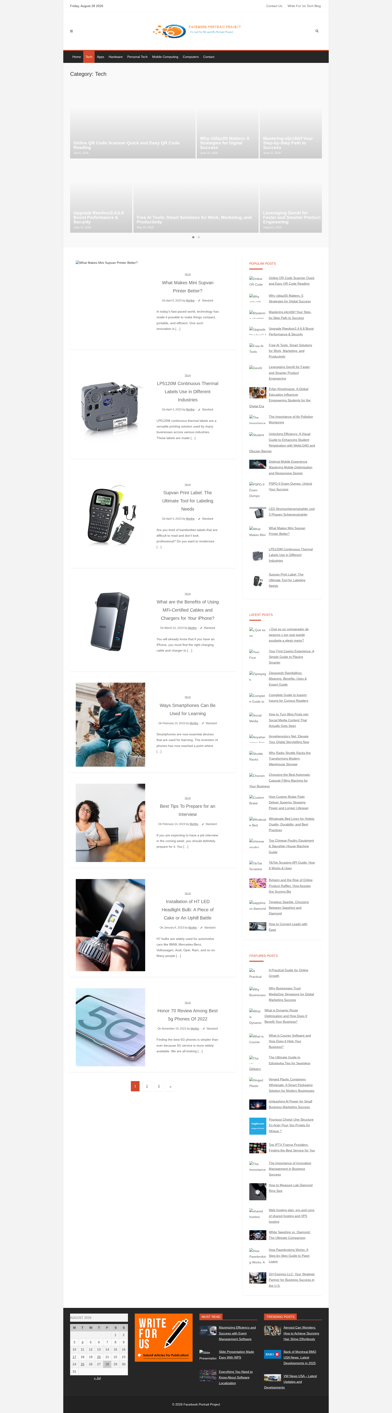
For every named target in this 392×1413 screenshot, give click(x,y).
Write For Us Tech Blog (304, 6)
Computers (191, 57)
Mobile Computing (165, 57)
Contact (208, 57)
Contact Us (274, 6)
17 (74, 1357)
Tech (89, 57)
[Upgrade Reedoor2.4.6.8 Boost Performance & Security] (101, 196)
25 (82, 1364)
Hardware (116, 57)
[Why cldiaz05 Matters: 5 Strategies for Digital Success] (228, 121)
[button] (193, 237)
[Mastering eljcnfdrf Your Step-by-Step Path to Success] (291, 121)
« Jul (97, 1378)
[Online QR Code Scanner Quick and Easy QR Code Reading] (133, 121)
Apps (100, 57)
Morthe (190, 300)
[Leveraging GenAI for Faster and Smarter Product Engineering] (291, 196)
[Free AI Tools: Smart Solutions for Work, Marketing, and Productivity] (196, 196)
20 (99, 1357)
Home (76, 57)
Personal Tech (137, 57)
